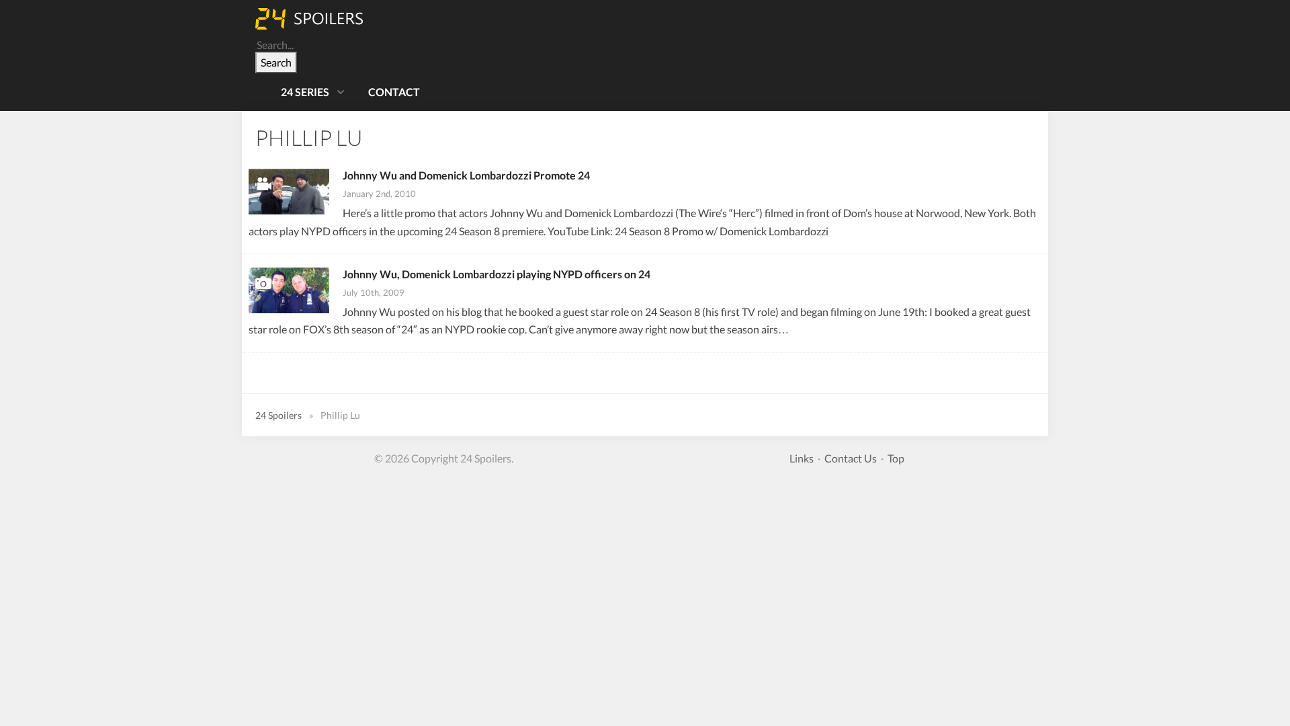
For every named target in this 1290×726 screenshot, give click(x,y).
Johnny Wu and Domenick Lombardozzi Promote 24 (466, 175)
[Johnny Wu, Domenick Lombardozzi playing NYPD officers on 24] (289, 290)
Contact (394, 91)
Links (801, 458)
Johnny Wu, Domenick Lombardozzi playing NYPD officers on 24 (496, 274)
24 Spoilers (278, 415)
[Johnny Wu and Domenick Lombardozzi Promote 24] (289, 191)
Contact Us (850, 458)
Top (896, 458)
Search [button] (276, 62)
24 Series (305, 91)
